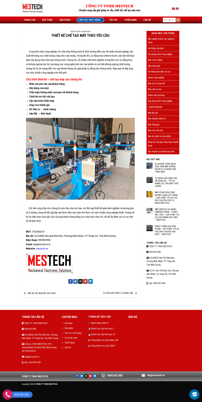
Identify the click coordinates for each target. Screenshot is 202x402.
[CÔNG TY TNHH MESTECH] (33, 8)
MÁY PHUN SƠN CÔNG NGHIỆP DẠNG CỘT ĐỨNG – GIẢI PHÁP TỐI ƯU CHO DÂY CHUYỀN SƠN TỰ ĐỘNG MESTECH (166, 197)
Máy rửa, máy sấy (155, 130)
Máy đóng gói (153, 124)
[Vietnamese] (174, 8)
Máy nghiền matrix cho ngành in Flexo (161, 41)
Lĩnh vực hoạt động (89, 20)
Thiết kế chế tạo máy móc (80, 31)
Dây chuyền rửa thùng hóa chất (161, 151)
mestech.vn (42, 248)
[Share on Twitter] (75, 281)
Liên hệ (68, 347)
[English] (178, 8)
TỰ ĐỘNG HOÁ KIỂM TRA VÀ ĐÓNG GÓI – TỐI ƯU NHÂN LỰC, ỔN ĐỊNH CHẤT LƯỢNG (167, 182)
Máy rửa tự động (155, 60)
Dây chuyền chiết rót (157, 118)
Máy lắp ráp (153, 113)
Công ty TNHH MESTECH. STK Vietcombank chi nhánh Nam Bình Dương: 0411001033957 (39, 347)
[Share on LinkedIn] (90, 281)
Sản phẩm (69, 328)
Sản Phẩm (65, 20)
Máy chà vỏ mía (154, 89)
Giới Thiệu (47, 20)
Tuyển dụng (130, 20)
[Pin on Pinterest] (85, 281)
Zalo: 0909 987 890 (156, 283)
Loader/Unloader (155, 107)
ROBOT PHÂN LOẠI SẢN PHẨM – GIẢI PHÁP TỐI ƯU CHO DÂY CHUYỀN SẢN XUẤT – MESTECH (167, 230)
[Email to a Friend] (80, 281)
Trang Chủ (29, 20)
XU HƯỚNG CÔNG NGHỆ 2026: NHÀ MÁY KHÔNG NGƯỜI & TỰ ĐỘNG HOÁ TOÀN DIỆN (165, 168)
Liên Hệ (147, 20)
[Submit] (178, 20)
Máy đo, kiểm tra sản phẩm (159, 136)
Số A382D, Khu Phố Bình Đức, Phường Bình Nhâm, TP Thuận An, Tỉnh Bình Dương (160, 261)
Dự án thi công (71, 337)
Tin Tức (113, 20)
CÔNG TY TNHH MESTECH (160, 246)
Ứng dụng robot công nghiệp (160, 54)
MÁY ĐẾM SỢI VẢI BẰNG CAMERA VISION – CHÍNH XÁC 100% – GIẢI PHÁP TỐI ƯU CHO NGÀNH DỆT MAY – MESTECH (167, 214)
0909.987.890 (154, 252)
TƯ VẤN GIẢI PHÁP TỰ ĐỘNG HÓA (118, 293)
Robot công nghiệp (156, 77)
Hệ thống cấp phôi (156, 48)
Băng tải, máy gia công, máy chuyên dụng (163, 144)
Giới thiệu (68, 323)
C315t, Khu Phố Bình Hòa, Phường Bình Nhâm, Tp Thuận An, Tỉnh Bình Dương (162, 274)
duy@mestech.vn (31, 356)
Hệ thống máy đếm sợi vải (159, 71)
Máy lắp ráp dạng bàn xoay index (41, 293)
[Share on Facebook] (70, 281)
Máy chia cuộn (154, 66)
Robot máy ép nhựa (156, 95)
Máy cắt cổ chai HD (156, 83)
